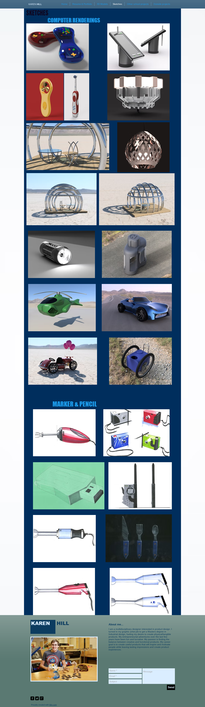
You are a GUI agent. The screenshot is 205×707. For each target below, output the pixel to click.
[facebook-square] (32, 698)
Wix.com (53, 705)
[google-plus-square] (42, 698)
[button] (161, 4)
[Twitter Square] (37, 698)
